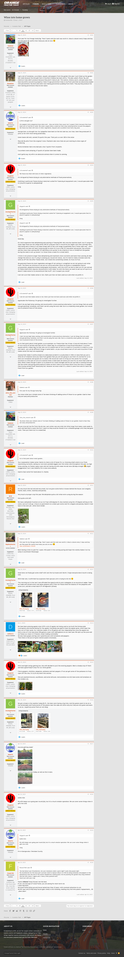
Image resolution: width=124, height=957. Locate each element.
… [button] (14, 30)
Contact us (46, 938)
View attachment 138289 (27, 546)
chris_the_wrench (10, 394)
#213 (91, 569)
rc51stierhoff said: (25, 117)
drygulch (10, 176)
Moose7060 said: (25, 868)
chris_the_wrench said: (27, 417)
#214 (91, 623)
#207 (91, 324)
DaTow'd (10, 634)
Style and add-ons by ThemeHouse (50, 947)
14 (32, 30)
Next (37, 30)
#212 (91, 533)
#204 (91, 165)
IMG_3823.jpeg (24, 729)
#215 (91, 662)
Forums (45, 934)
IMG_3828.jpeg (40, 729)
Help (108, 953)
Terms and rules (91, 953)
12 (26, 30)
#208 (91, 382)
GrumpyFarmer (10, 213)
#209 (91, 412)
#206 (91, 288)
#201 (91, 35)
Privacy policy (102, 953)
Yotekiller (10, 83)
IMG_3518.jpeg (24, 609)
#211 (91, 485)
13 (29, 30)
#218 (91, 794)
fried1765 (10, 873)
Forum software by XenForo (21, 947)
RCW (10, 496)
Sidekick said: (24, 387)
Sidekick (10, 46)
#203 (91, 112)
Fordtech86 (8, 20)
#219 (91, 830)
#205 (91, 201)
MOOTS (10, 123)
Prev (7, 30)
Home (45, 930)
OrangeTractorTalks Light (12, 953)
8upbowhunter (10, 545)
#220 (91, 862)
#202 (91, 73)
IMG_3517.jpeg (40, 609)
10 (19, 30)
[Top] (116, 953)
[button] (53, 4)
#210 (91, 450)
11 (23, 30)
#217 (91, 744)
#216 (91, 700)
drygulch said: (24, 206)
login (84, 930)
